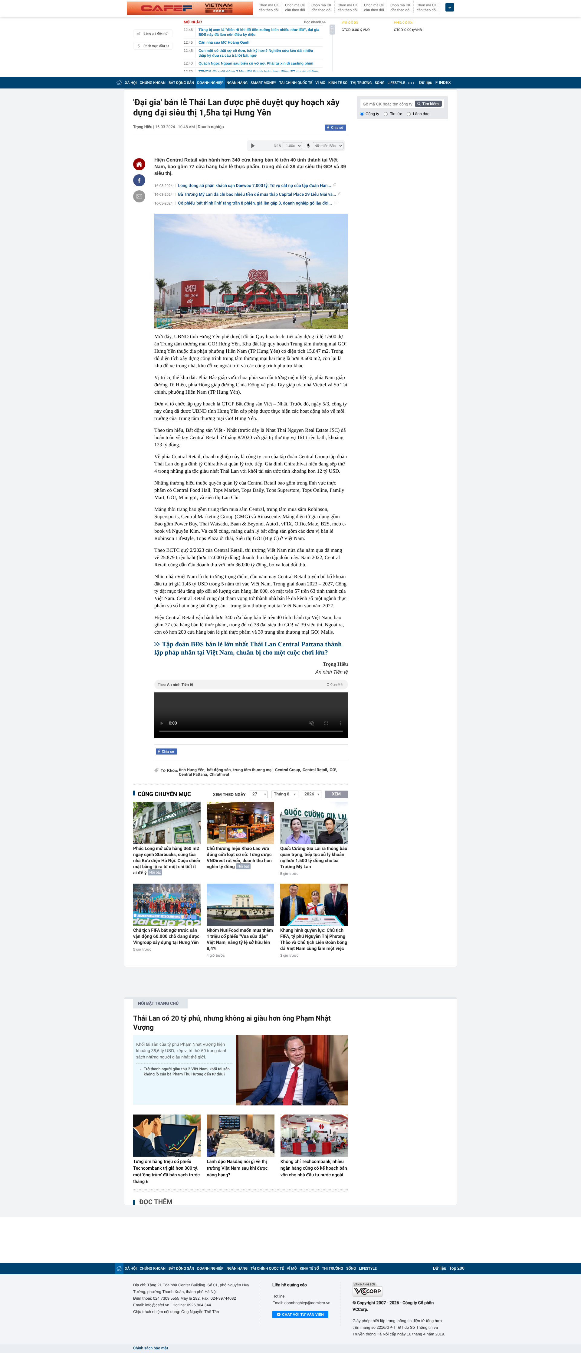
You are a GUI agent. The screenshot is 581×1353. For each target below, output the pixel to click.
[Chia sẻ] (139, 180)
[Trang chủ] (119, 82)
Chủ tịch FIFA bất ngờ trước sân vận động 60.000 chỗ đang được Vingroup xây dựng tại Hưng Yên (166, 936)
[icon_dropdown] (449, 7)
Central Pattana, (193, 774)
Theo (250, 684)
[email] (139, 196)
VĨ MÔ (320, 83)
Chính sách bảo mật (150, 1348)
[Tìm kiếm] (428, 104)
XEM (336, 794)
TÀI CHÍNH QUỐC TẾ (295, 83)
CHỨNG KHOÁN (153, 83)
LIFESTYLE (396, 83)
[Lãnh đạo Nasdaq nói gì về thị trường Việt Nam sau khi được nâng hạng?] (240, 1136)
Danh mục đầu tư (156, 46)
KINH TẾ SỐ (337, 83)
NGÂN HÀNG (237, 83)
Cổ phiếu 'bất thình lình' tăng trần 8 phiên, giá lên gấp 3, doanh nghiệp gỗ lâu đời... (255, 203)
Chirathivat (219, 774)
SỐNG (379, 83)
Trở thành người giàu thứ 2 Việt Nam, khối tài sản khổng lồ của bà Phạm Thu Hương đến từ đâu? (187, 1072)
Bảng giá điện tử (155, 33)
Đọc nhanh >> (315, 22)
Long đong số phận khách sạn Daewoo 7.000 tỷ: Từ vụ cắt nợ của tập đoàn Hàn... (254, 185)
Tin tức (396, 114)
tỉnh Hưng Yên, (192, 770)
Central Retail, (315, 770)
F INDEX (443, 82)
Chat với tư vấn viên (303, 1314)
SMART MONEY (263, 83)
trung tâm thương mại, (253, 770)
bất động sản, (219, 770)
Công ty (372, 114)
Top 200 (456, 1268)
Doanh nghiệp (211, 127)
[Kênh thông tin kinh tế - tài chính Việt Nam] (190, 8)
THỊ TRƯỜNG (361, 83)
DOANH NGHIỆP (210, 83)
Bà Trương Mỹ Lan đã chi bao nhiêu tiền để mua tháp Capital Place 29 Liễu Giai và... (257, 194)
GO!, (333, 770)
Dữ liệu (425, 82)
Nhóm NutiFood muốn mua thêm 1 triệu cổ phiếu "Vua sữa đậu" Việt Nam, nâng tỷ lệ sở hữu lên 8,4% (240, 939)
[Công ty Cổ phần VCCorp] (400, 1289)
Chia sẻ (337, 127)
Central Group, (288, 770)
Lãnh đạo (421, 114)
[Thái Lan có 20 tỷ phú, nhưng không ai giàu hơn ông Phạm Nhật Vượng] (292, 1070)
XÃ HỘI (131, 83)
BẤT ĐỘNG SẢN (181, 83)
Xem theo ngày (229, 794)
